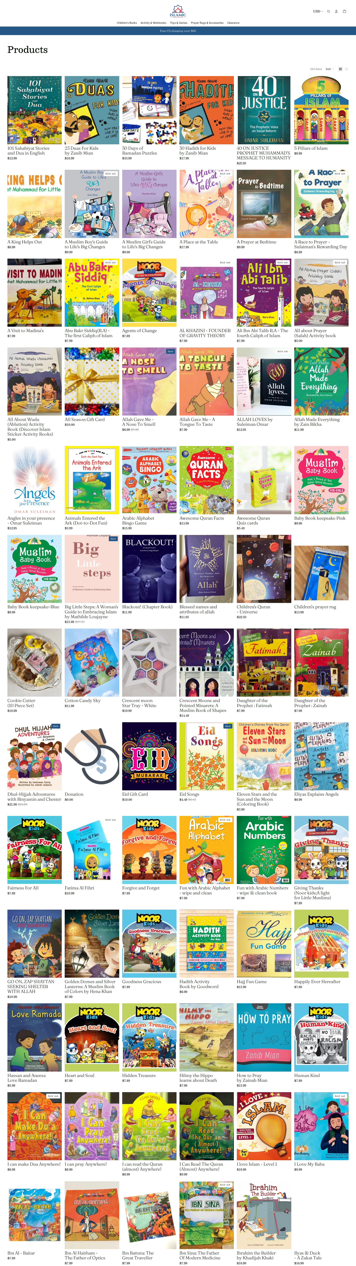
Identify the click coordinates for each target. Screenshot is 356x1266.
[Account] (336, 11)
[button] (330, 69)
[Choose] (113, 409)
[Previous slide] (70, 110)
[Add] (56, 138)
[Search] (328, 11)
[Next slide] (113, 110)
